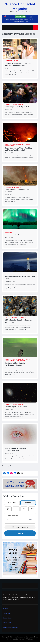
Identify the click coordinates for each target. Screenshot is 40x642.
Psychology (21, 360)
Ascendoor (15, 639)
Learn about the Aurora (14, 235)
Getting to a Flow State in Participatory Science (15, 364)
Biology (7, 317)
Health (16, 60)
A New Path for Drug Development (18, 320)
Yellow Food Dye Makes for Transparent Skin (15, 449)
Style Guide (7, 622)
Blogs (28, 359)
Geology (29, 144)
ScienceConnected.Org (10, 627)
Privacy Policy (7, 618)
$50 (32, 509)
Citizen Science (10, 360)
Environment (9, 187)
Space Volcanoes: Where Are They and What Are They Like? (18, 149)
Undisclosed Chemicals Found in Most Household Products (18, 64)
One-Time (12, 503)
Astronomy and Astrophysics (14, 104)
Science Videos (9, 145)
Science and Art (10, 232)
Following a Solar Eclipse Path (17, 107)
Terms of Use (7, 613)
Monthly (28, 503)
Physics (18, 187)
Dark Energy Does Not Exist (16, 407)
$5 (8, 509)
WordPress (29, 639)
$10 (16, 509)
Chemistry (8, 60)
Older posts (7, 466)
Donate (20, 533)
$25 (24, 509)
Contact (5, 608)
